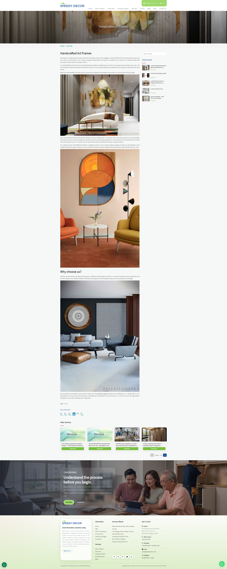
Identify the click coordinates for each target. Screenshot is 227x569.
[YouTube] (127, 557)
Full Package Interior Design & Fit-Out (123, 531)
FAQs (154, 9)
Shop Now (111, 9)
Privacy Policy (99, 534)
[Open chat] (4, 564)
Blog (148, 9)
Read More (153, 69)
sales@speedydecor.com (149, 552)
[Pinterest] (123, 557)
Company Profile (100, 554)
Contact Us (162, 9)
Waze (152, 558)
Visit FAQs (69, 502)
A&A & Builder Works (118, 534)
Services (134, 9)
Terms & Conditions (100, 531)
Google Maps (145, 558)
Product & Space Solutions (119, 542)
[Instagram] (118, 557)
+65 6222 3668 (146, 539)
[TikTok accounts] (131, 557)
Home (90, 9)
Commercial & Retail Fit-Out (120, 536)
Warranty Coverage (100, 536)
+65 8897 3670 (155, 545)
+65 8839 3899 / (146, 545)
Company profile (122, 9)
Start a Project (99, 9)
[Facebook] (114, 557)
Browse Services (99, 556)
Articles (142, 9)
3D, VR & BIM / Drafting (118, 539)
